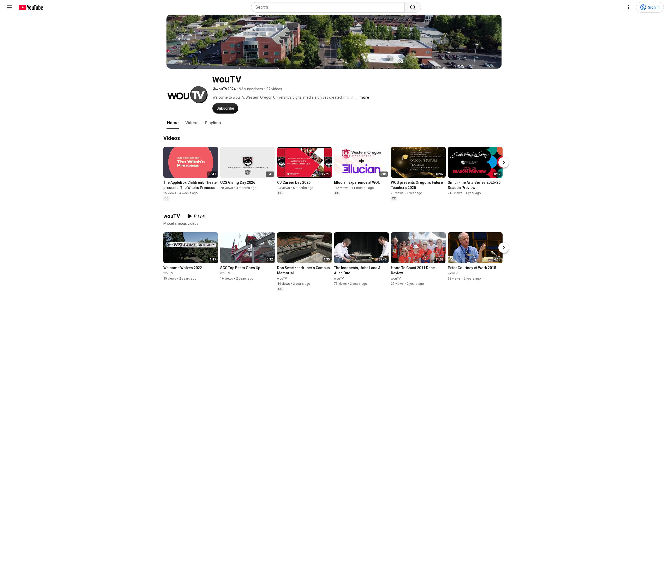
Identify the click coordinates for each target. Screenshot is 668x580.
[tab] (172, 123)
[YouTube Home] (31, 7)
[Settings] (628, 7)
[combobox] (329, 7)
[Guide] (9, 7)
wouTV (168, 273)
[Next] (503, 162)
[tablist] (334, 123)
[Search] (412, 7)
